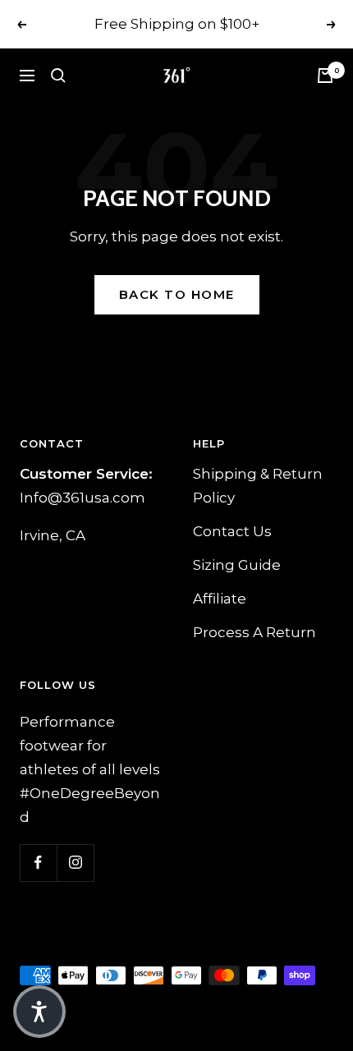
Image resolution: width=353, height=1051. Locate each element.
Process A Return (254, 632)
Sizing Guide (237, 565)
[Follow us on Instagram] (75, 862)
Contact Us (232, 531)
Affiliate (219, 598)
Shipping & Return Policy (258, 486)
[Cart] (325, 75)
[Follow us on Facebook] (38, 862)
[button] (39, 1011)
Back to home (177, 294)
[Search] (58, 75)
